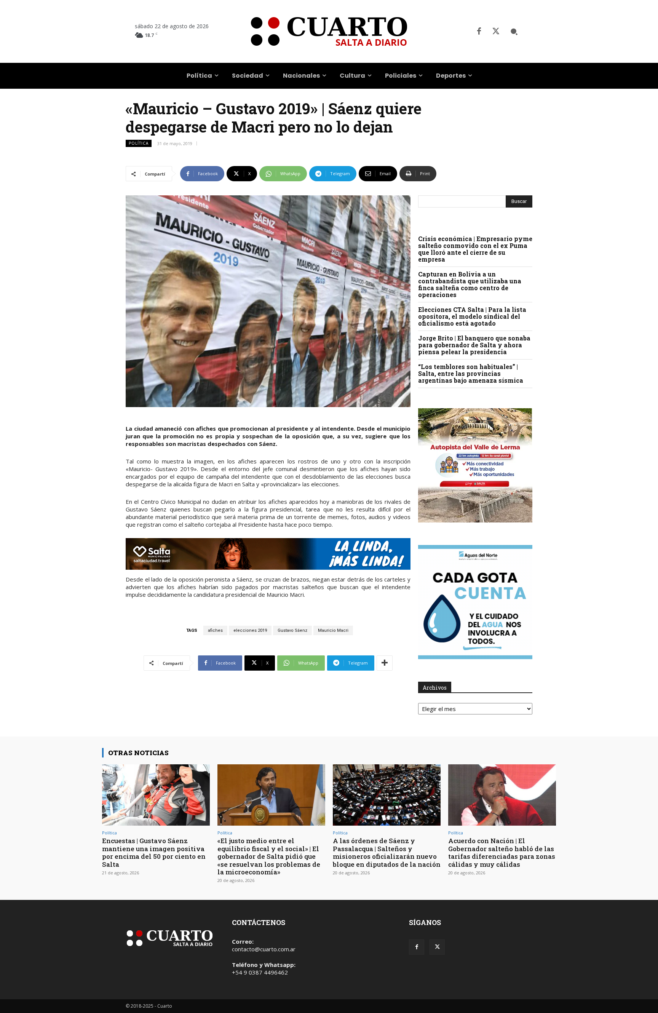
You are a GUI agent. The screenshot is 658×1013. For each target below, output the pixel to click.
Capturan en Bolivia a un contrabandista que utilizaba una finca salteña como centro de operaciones (469, 284)
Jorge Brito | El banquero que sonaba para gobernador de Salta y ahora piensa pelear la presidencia (474, 345)
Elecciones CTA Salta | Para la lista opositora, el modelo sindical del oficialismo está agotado (472, 316)
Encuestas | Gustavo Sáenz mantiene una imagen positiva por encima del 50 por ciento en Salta (154, 852)
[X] (495, 31)
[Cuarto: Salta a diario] (329, 31)
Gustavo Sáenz (292, 630)
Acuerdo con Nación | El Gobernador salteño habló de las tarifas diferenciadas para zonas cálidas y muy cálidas (501, 852)
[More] (385, 663)
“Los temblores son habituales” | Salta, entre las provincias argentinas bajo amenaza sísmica (470, 373)
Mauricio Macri (333, 630)
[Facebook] (479, 31)
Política (139, 143)
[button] (514, 31)
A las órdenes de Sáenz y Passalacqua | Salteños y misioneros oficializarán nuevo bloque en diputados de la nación (387, 852)
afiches (215, 630)
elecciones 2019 (250, 630)
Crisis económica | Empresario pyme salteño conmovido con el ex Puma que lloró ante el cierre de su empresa (475, 249)
